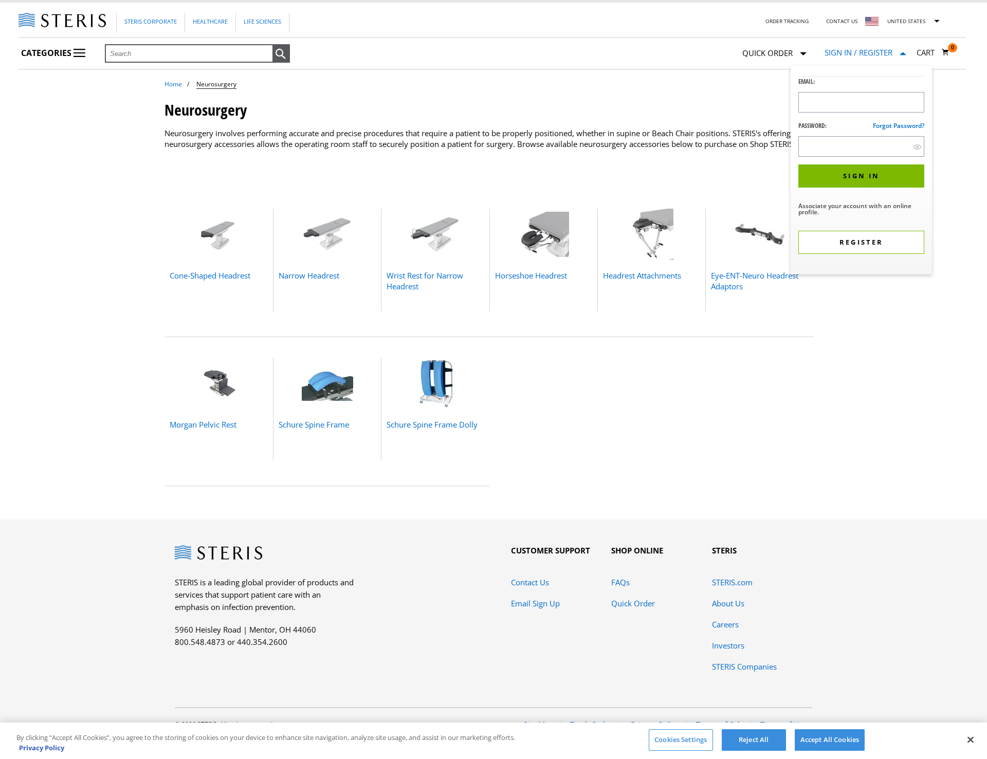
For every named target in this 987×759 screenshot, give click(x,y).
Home (173, 84)
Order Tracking (787, 21)
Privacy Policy (41, 747)
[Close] (970, 739)
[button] (281, 54)
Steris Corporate (150, 21)
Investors (728, 645)
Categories (47, 53)
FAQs (620, 582)
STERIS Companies (744, 666)
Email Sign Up (535, 603)
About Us (728, 603)
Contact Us (841, 21)
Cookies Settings (680, 739)
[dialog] (861, 171)
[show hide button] (917, 147)
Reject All (754, 739)
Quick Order (633, 603)
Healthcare (210, 21)
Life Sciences (262, 21)
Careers (725, 624)
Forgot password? (898, 125)
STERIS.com (732, 582)
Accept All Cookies (829, 739)
